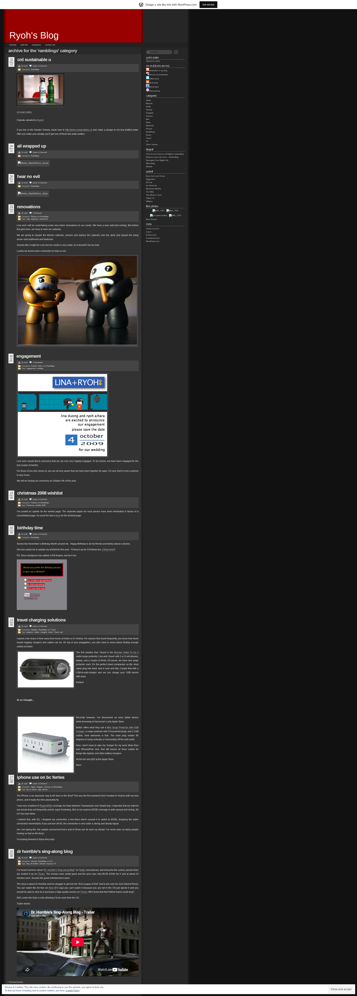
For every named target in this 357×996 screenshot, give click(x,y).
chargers (43, 632)
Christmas (30, 505)
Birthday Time (30, 527)
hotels (50, 632)
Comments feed (153, 238)
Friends (34, 366)
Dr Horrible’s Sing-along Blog (45, 851)
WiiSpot (149, 201)
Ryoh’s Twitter (152, 57)
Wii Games (36, 45)
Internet (47, 787)
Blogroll (149, 103)
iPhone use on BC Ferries (40, 777)
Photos (33, 217)
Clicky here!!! (108, 549)
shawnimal (43, 219)
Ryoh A (40, 120)
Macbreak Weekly (153, 189)
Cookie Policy (73, 990)
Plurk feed (153, 83)
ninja (28, 219)
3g (27, 790)
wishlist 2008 (41, 505)
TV (51, 861)
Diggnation (150, 179)
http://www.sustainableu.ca (78, 130)
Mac (147, 119)
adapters (29, 632)
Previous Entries (15, 982)
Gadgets (34, 630)
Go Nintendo (151, 185)
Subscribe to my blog (158, 70)
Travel (53, 630)
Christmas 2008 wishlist (39, 492)
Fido (50, 805)
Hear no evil (28, 176)
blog (28, 864)
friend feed (154, 87)
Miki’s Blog (150, 163)
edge (39, 790)
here (58, 515)
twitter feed (154, 79)
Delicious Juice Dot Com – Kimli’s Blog (162, 157)
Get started (208, 4)
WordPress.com (152, 241)
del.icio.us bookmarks (158, 75)
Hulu (51, 888)
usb (61, 632)
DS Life (149, 182)
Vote (27, 594)
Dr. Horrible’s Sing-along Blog (59, 870)
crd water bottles (24, 112)
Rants (148, 135)
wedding (40, 368)
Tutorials (12, 45)
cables (36, 632)
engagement (28, 356)
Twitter (82, 870)
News (40, 366)
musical (49, 864)
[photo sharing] (40, 105)
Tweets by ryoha (153, 61)
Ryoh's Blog (34, 35)
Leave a (40, 66)
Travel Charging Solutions (41, 619)
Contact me (50, 45)
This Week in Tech (154, 195)
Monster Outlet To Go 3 (126, 652)
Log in (148, 232)
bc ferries (33, 790)
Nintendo (150, 125)
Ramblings (35, 69)
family (148, 107)
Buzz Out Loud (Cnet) (155, 176)
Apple (33, 787)
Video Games (152, 144)
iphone (45, 790)
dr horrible (34, 864)
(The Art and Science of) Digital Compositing (165, 154)
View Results (35, 595)
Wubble (149, 167)
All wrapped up (31, 145)
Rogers (43, 805)
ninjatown (34, 219)
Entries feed (151, 235)
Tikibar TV (150, 198)
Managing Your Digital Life (157, 160)
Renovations (28, 206)
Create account (152, 229)
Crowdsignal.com (31, 598)
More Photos (151, 219)
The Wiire (150, 192)
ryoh (26, 66)
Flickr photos (154, 91)
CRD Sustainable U (34, 59)
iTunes (41, 874)
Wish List (24, 45)
